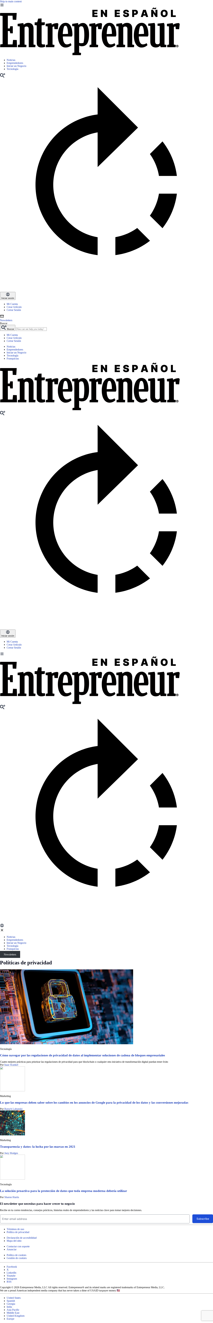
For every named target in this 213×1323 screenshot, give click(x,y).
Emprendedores (15, 63)
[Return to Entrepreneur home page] (90, 54)
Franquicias (13, 358)
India (9, 1306)
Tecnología (12, 69)
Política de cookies (16, 1255)
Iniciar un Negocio (16, 66)
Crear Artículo (14, 307)
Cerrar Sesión (14, 310)
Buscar (3, 323)
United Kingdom (15, 1315)
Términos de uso (15, 1229)
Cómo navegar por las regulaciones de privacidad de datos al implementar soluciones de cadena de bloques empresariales (82, 1055)
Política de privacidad (18, 1232)
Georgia (11, 1303)
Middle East (13, 1312)
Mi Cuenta (12, 304)
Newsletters (10, 954)
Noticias (11, 60)
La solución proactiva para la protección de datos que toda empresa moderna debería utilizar (63, 1191)
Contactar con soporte (18, 1246)
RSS (9, 1281)
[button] (106, 654)
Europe (10, 1318)
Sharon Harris (11, 1197)
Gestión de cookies (17, 1258)
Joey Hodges (11, 1153)
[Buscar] (2, 76)
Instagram (12, 1278)
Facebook (12, 1266)
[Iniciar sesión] (2, 926)
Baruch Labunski (13, 1108)
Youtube (11, 1275)
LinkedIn (11, 1272)
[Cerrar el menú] (2, 931)
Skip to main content (11, 1)
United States (14, 1297)
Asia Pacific (13, 1309)
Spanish (11, 1300)
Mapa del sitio (14, 1240)
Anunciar (11, 1249)
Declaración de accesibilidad (22, 1237)
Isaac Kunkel (11, 1064)
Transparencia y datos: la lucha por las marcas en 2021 (37, 1146)
